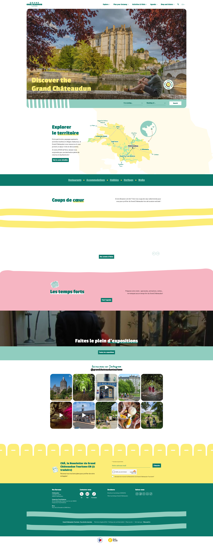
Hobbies (114, 180)
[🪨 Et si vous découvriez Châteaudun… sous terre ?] (61, 415)
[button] (184, 4)
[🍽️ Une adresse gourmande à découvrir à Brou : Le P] (106, 387)
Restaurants (74, 180)
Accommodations (95, 180)
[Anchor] (168, 84)
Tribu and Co (146, 522)
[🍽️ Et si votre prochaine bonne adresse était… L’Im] (129, 415)
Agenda (153, 4)
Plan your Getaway (120, 4)
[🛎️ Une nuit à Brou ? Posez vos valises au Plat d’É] (84, 415)
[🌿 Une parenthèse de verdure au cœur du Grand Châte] (152, 387)
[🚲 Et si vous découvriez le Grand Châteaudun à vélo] (152, 415)
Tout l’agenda (106, 300)
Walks (141, 180)
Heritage (128, 180)
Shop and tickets (167, 4)
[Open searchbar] (178, 4)
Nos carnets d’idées (106, 257)
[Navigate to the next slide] (158, 253)
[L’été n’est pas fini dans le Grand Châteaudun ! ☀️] (106, 415)
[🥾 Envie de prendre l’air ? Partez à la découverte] (84, 387)
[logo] (34, 4)
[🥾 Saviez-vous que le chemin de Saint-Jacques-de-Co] (129, 387)
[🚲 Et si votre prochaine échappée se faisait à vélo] (61, 387)
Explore (105, 4)
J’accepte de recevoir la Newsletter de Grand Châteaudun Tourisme (134, 476)
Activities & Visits (138, 4)
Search (175, 103)
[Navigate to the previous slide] (154, 253)
